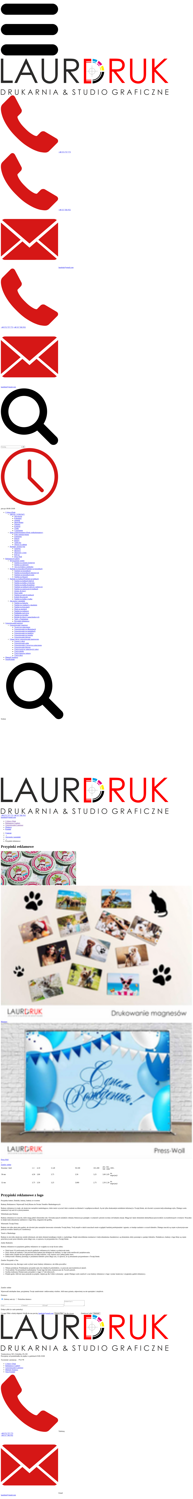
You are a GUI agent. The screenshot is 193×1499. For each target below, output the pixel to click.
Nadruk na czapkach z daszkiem (25, 605)
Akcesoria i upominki (17, 601)
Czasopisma (18, 530)
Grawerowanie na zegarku (23, 635)
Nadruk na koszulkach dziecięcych (26, 573)
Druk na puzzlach (20, 609)
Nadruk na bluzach (21, 577)
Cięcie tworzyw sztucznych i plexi (26, 649)
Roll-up (17, 555)
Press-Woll (18, 557)
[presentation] (1, 1163)
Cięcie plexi (18, 655)
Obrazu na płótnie (20, 545)
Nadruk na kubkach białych (24, 581)
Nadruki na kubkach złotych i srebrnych (28, 587)
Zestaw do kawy (20, 591)
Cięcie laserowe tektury (22, 653)
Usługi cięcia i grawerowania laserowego (24, 639)
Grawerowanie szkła (21, 643)
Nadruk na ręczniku (21, 615)
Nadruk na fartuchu (21, 603)
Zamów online (6, 1165)
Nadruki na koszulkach (26, 569)
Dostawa (11, 657)
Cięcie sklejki (19, 651)
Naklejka (17, 549)
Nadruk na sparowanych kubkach (26, 589)
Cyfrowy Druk (10, 821)
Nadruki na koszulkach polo (24, 575)
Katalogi (17, 526)
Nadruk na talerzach (21, 565)
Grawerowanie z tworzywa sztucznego (28, 645)
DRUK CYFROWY (17, 514)
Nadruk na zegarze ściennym (24, 563)
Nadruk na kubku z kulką (23, 599)
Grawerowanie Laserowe (19, 625)
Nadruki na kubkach (24, 579)
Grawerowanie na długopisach (25, 629)
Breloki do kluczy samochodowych (26, 617)
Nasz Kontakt (10, 1372)
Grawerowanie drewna (22, 637)
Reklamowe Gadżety (12, 823)
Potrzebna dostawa (24, 1299)
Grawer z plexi (19, 641)
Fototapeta (18, 536)
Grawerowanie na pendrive (24, 633)
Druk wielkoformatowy (26, 532)
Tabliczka (17, 543)
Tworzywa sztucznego (22, 627)
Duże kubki (18, 593)
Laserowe (14, 623)
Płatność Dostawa (11, 1370)
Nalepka (17, 524)
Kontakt (10, 659)
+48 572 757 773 (65, 152)
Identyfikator (18, 522)
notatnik (17, 520)
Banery (16, 541)
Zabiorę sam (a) (9, 1299)
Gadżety (12, 559)
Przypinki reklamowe (21, 621)
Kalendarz (18, 518)
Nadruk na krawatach (21, 607)
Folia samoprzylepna (21, 534)
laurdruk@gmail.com (66, 267)
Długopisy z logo (20, 553)
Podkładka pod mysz (21, 613)
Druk (10, 512)
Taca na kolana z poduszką (23, 567)
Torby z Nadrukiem (21, 619)
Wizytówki (18, 516)
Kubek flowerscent (21, 597)
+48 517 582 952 (65, 210)
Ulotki (16, 528)
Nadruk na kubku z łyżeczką (24, 583)
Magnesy (17, 551)
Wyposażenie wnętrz (17, 561)
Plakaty (17, 538)
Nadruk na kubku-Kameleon (24, 585)
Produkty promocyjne (17, 547)
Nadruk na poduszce (21, 611)
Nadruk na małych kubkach (24, 595)
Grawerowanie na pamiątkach (24, 631)
